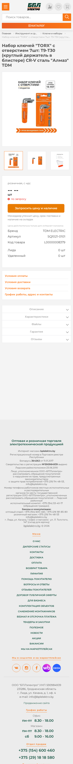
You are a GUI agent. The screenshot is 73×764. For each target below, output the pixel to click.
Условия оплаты (16, 276)
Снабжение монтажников (36, 611)
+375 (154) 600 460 (37, 750)
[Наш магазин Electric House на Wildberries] (46, 668)
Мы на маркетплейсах (36, 649)
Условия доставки (18, 282)
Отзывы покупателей (36, 589)
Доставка (36, 557)
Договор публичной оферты (37, 595)
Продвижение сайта (37, 702)
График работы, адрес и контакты (29, 294)
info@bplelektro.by (36, 484)
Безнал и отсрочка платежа (36, 616)
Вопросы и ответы (36, 584)
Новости (37, 633)
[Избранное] (58, 7)
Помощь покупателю (36, 579)
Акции (36, 638)
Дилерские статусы (36, 546)
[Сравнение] (50, 7)
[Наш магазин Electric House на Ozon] (57, 668)
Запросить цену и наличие (36, 208)
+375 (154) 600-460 (34, 511)
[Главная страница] (34, 6)
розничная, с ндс (19, 183)
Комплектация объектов (36, 606)
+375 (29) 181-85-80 (57, 511)
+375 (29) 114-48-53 (53, 481)
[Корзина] (67, 7)
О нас (36, 541)
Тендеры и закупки (36, 622)
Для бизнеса (36, 600)
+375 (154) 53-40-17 (52, 503)
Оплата (36, 562)
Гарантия (36, 573)
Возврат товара (36, 568)
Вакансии (37, 643)
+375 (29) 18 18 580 (36, 757)
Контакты (36, 552)
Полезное (36, 627)
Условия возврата (17, 288)
